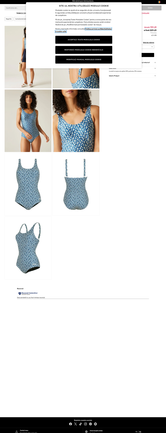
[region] (84, 35)
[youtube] (95, 423)
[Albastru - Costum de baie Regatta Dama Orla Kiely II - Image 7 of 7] (28, 248)
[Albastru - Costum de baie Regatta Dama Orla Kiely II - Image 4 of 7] (76, 121)
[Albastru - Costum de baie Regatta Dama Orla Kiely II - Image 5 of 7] (28, 184)
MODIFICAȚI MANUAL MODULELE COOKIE (83, 60)
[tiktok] (80, 423)
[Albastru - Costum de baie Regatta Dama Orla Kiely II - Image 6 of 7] (76, 184)
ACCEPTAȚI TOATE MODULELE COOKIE (84, 40)
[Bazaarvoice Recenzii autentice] (28, 293)
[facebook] (70, 423)
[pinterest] (90, 423)
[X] (75, 423)
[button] (133, 76)
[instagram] (85, 423)
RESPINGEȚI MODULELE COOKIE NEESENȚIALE (83, 50)
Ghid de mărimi (148, 43)
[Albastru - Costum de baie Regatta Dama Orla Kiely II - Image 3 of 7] (28, 121)
